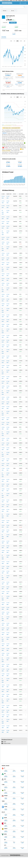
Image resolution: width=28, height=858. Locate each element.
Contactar (21, 855)
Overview (3, 36)
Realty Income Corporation (9, 769)
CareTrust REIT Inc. (5, 785)
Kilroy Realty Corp (7, 824)
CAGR (4, 741)
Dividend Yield (6, 743)
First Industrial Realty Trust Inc (10, 791)
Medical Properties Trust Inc (9, 835)
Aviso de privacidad (4, 855)
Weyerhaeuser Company (9, 774)
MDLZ (23, 0)
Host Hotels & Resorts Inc (8, 780)
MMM (11, 0)
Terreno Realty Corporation (7, 802)
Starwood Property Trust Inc (9, 807)
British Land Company (6, 813)
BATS (20, 0)
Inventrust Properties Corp (9, 840)
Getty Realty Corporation (9, 846)
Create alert (5, 22)
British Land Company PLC (9, 818)
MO (16, 0)
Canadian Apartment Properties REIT (11, 829)
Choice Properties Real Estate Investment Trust (13, 796)
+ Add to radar (12, 22)
